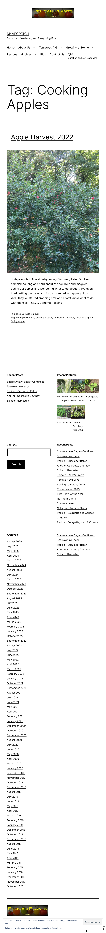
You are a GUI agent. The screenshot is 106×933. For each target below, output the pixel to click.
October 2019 (15, 782)
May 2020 (13, 754)
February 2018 (15, 867)
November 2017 (16, 881)
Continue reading (51, 302)
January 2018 (15, 872)
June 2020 (13, 749)
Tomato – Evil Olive (68, 479)
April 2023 (13, 617)
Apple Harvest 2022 (42, 137)
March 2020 (14, 763)
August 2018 (14, 843)
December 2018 (16, 829)
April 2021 (12, 711)
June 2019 (13, 801)
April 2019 (12, 810)
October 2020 (15, 730)
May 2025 (13, 551)
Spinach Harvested (18, 400)
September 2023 (16, 593)
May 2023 (13, 612)
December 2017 (16, 877)
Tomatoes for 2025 (68, 489)
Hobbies (26, 54)
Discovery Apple (84, 317)
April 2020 (13, 758)
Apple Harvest (26, 317)
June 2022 (13, 654)
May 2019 (12, 806)
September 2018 (16, 839)
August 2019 (14, 791)
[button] (64, 392)
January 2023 (15, 631)
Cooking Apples (44, 317)
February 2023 (15, 626)
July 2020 (12, 744)
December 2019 (16, 773)
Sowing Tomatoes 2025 (71, 484)
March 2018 (14, 862)
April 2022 (13, 664)
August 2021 (14, 692)
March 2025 (14, 560)
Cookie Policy (56, 928)
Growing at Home (77, 47)
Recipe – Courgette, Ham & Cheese (77, 522)
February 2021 (15, 716)
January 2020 (15, 768)
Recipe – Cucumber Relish (22, 391)
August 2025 (14, 541)
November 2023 (16, 584)
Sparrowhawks (66, 503)
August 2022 (14, 645)
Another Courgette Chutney (23, 395)
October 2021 (15, 683)
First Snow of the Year (70, 493)
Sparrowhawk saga (18, 386)
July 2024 (12, 574)
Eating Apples (18, 321)
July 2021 (12, 697)
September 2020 (16, 735)
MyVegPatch (18, 34)
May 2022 (13, 659)
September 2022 (16, 640)
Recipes (12, 54)
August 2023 (14, 598)
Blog (43, 54)
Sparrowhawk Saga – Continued (25, 381)
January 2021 (15, 721)
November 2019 (16, 777)
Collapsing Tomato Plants (72, 508)
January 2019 (15, 825)
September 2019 (16, 787)
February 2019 (15, 820)
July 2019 (12, 796)
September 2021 (16, 687)
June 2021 (13, 702)
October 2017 (15, 886)
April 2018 (12, 858)
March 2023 (14, 621)
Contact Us (57, 54)
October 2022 (15, 636)
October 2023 (15, 588)
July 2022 (12, 650)
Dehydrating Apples (64, 317)
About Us (24, 47)
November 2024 (16, 565)
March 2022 (14, 669)
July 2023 (12, 603)
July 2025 (12, 546)
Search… (12, 444)
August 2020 (14, 739)
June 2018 (13, 848)
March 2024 (14, 579)
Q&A (82, 56)
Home (11, 47)
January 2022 (15, 678)
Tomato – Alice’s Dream (70, 475)
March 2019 (14, 815)
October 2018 (15, 834)
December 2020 (16, 725)
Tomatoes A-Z (48, 47)
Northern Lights (66, 498)
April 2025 (13, 555)
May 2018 (12, 853)
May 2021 (12, 706)
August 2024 (14, 569)
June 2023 (13, 607)
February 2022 (15, 673)
